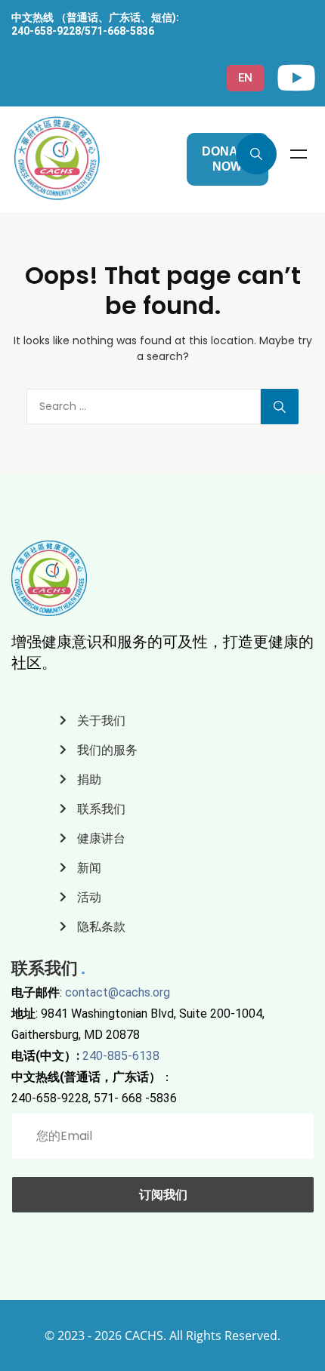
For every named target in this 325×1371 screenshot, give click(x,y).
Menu (298, 154)
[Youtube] (296, 77)
